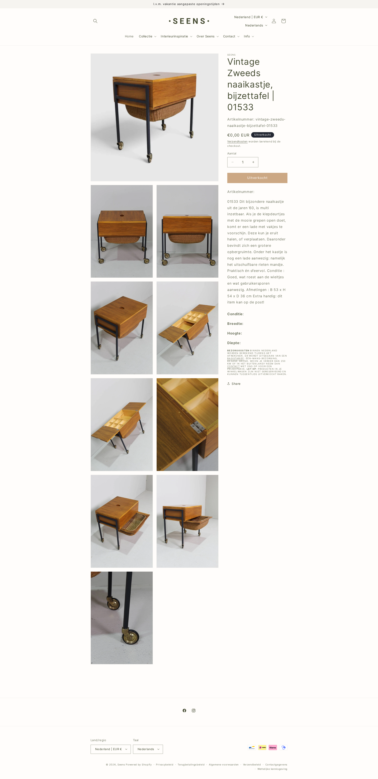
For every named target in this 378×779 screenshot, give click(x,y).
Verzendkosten (237, 141)
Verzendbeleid (252, 764)
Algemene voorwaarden (224, 764)
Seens (121, 764)
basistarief (235, 358)
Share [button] (236, 383)
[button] (95, 21)
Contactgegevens (276, 764)
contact (233, 366)
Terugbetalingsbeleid (191, 764)
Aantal (231, 153)
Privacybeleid (164, 764)
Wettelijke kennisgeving (272, 768)
